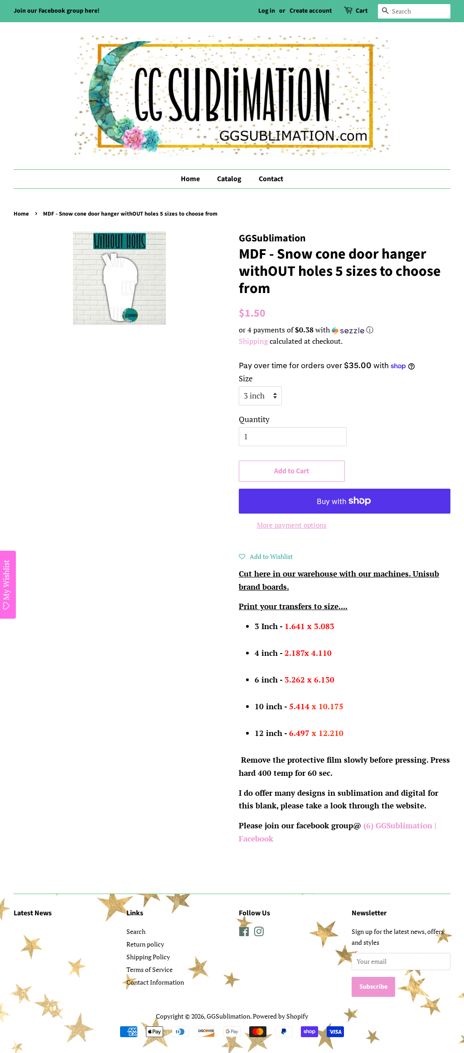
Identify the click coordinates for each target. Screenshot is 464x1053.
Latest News (33, 913)
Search (135, 931)
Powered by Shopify (280, 1016)
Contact (271, 179)
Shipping (253, 341)
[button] (344, 330)
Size (246, 378)
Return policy (145, 944)
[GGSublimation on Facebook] (244, 933)
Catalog (229, 179)
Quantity (254, 419)
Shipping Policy (148, 956)
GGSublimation (228, 1016)
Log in (266, 10)
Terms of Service (149, 969)
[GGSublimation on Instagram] (259, 933)
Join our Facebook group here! (57, 10)
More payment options (292, 524)
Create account (311, 10)
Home (190, 179)
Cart (361, 10)
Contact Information (155, 982)
